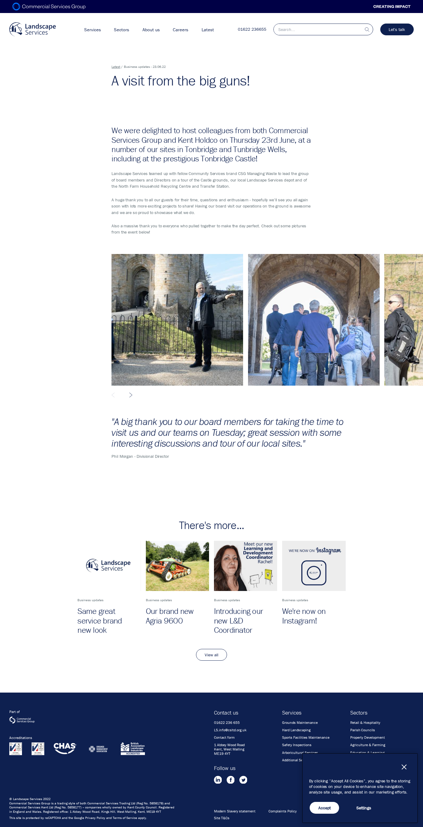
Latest (208, 30)
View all (211, 655)
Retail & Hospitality (365, 722)
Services (92, 30)
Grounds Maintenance (300, 722)
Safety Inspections (297, 745)
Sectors (121, 30)
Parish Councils (362, 730)
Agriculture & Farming (367, 745)
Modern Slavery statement (234, 811)
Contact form (224, 737)
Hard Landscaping (296, 730)
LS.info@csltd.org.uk (230, 730)
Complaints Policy (282, 811)
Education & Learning (367, 752)
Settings (363, 808)
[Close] (404, 767)
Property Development (367, 737)
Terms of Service (125, 818)
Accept (324, 808)
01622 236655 (252, 29)
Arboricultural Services (300, 752)
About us (151, 30)
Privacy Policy (95, 818)
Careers (180, 30)
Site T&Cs (221, 818)
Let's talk (397, 29)
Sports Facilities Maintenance (305, 737)
